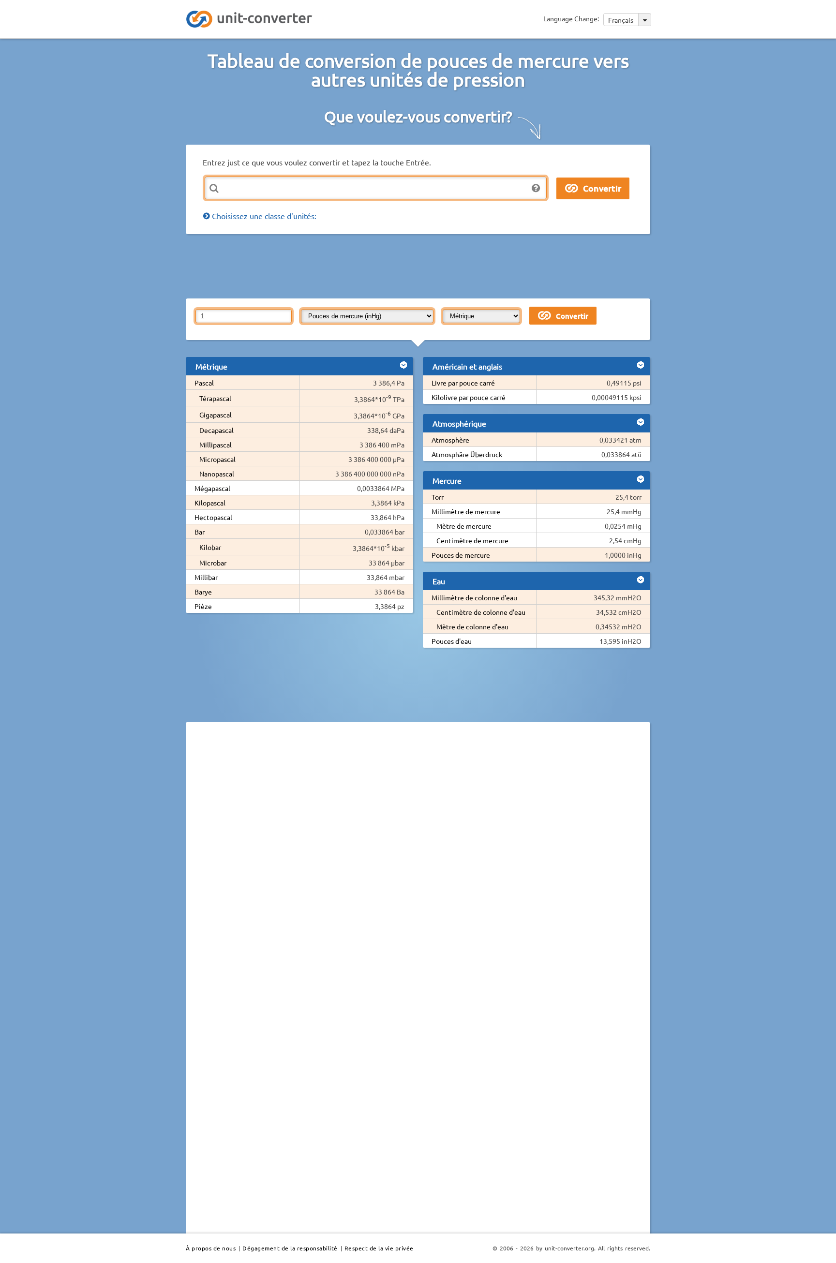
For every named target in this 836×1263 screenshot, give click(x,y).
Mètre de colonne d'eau (472, 626)
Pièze (203, 606)
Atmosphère (450, 439)
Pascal (204, 382)
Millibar (206, 577)
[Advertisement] (420, 265)
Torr (438, 496)
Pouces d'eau (452, 641)
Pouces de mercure (461, 554)
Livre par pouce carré (463, 382)
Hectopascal (213, 517)
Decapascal (216, 430)
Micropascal (217, 459)
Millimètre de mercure (466, 511)
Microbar (212, 562)
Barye (203, 591)
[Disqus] (418, 862)
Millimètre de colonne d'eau (474, 597)
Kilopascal (209, 502)
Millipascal (215, 444)
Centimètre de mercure (472, 540)
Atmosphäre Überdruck (467, 454)
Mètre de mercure (464, 525)
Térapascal (215, 398)
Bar (199, 531)
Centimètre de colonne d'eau (480, 612)
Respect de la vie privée (379, 1248)
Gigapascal (215, 414)
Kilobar (210, 547)
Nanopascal (216, 473)
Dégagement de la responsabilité (290, 1248)
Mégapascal (212, 488)
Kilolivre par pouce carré (469, 397)
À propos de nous (211, 1248)
